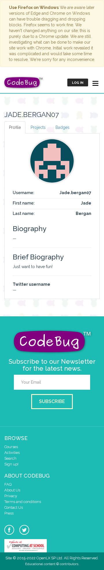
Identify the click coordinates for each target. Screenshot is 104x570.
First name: (24, 203)
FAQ (8, 484)
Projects (38, 127)
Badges (62, 127)
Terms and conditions (22, 502)
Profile (15, 127)
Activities (12, 452)
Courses (11, 447)
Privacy (10, 496)
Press (9, 513)
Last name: (24, 213)
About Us (12, 490)
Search (10, 458)
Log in (77, 83)
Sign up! (11, 464)
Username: (23, 192)
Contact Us (13, 507)
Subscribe (52, 401)
